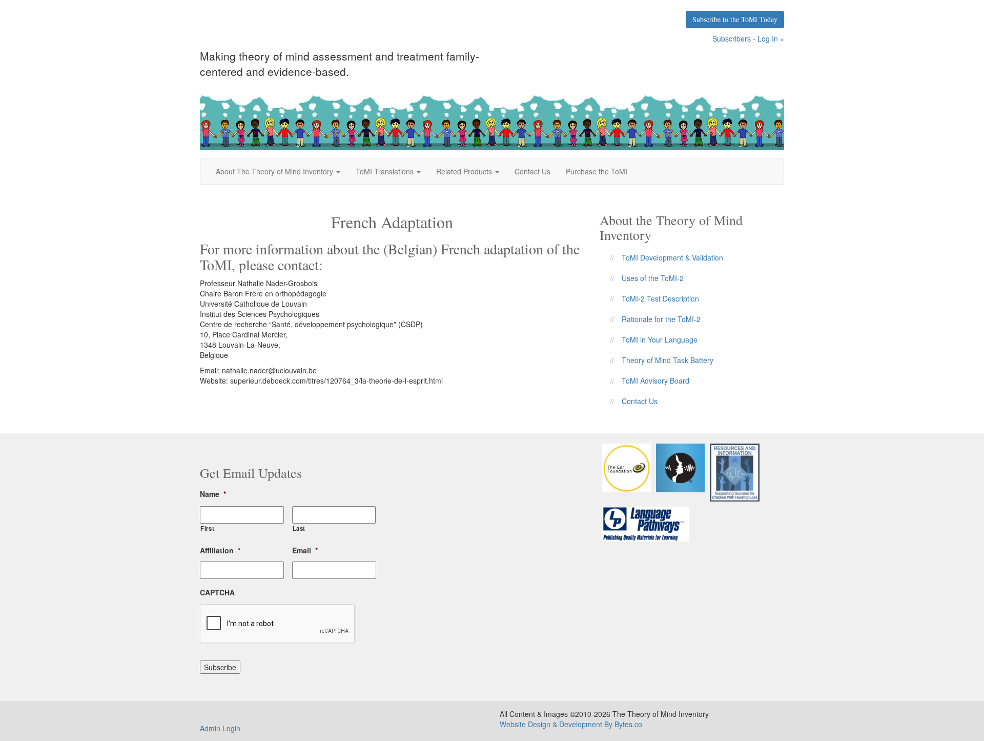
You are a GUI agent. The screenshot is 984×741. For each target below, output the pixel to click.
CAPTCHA (217, 592)
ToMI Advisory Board (655, 380)
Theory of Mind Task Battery (667, 360)
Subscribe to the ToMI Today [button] (734, 19)
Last (299, 528)
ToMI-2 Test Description (660, 298)
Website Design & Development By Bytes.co (571, 724)
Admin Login (220, 728)
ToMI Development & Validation (672, 257)
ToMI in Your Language (660, 339)
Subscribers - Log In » (748, 38)
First (207, 528)
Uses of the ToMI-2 (653, 278)
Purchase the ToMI (596, 171)
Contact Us (532, 171)
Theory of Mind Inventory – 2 (248, 25)
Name (213, 493)
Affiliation (220, 550)
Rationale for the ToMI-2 (661, 319)
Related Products (465, 171)
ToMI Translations (386, 171)
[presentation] (278, 624)
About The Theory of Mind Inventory (275, 171)
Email (305, 550)
